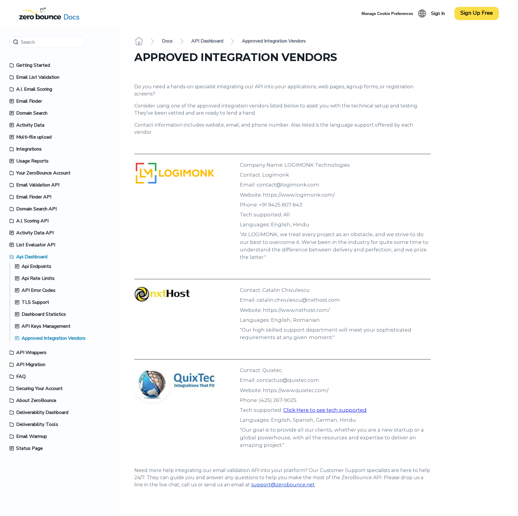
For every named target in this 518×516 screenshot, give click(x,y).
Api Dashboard (31, 257)
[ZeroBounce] (40, 13)
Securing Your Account (39, 388)
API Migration (30, 364)
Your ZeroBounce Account (43, 173)
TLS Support (35, 302)
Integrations (29, 149)
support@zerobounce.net (283, 485)
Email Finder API (33, 197)
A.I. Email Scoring (34, 89)
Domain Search (31, 113)
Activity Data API (35, 233)
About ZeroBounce (36, 400)
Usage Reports (32, 161)
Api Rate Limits (38, 278)
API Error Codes (38, 290)
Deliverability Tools (37, 424)
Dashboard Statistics (44, 314)
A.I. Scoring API (32, 221)
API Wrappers (31, 352)
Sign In (438, 13)
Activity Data (30, 125)
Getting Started (33, 65)
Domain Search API (36, 209)
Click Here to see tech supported (325, 410)
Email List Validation (37, 77)
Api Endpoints (36, 266)
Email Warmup (31, 436)
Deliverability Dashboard (42, 412)
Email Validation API (37, 185)
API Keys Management (46, 326)
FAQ (21, 376)
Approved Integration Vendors (53, 338)
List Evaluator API (35, 245)
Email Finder (29, 101)
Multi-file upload (34, 137)
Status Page (29, 448)
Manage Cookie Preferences (387, 13)
